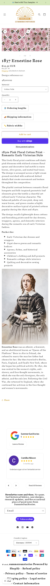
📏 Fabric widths (13, 125)
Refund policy (31, 568)
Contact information (26, 583)
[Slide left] (19, 55)
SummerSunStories (30, 434)
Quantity (5, 95)
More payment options (25, 147)
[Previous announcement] (4, 2)
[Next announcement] (45, 2)
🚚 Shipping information (17, 116)
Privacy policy (14, 573)
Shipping (5, 70)
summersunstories (20, 564)
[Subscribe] (42, 511)
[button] (4, 14)
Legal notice (37, 578)
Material (5, 84)
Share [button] (7, 400)
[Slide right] (30, 55)
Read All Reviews (35, 485)
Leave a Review (18, 444)
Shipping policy (17, 578)
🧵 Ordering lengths (15, 108)
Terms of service (36, 573)
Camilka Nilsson (28, 458)
